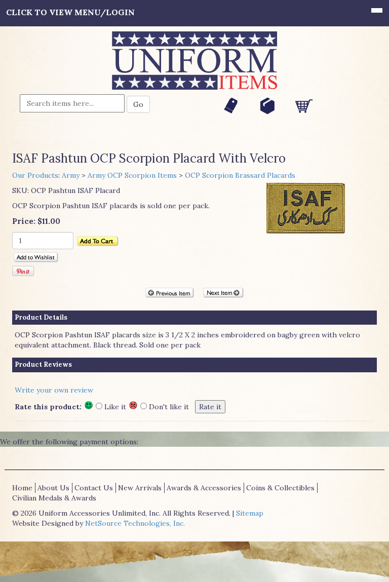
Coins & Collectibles (280, 487)
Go (138, 104)
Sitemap (249, 513)
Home (22, 487)
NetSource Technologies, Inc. (135, 523)
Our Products (35, 175)
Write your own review (54, 390)
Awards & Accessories (204, 487)
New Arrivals (140, 487)
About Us (53, 487)
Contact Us (93, 487)
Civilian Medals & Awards (54, 497)
